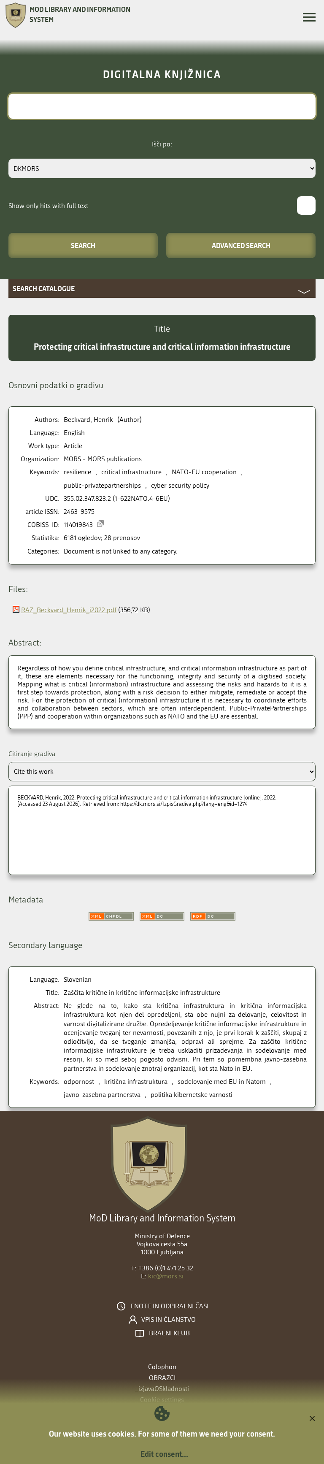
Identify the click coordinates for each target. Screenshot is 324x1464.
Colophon (162, 1367)
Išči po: (162, 144)
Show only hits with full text (48, 206)
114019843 (78, 525)
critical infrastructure (131, 472)
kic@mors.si (166, 1276)
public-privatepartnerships (102, 485)
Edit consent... (164, 1453)
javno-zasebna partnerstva (102, 1095)
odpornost (79, 1082)
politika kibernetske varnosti (191, 1095)
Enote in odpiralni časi (169, 1306)
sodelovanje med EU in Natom (222, 1082)
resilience (77, 472)
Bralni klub (169, 1333)
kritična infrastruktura (135, 1082)
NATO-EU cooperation (204, 472)
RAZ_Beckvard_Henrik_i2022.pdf (68, 610)
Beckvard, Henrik (88, 420)
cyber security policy (180, 485)
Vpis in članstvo (168, 1319)
